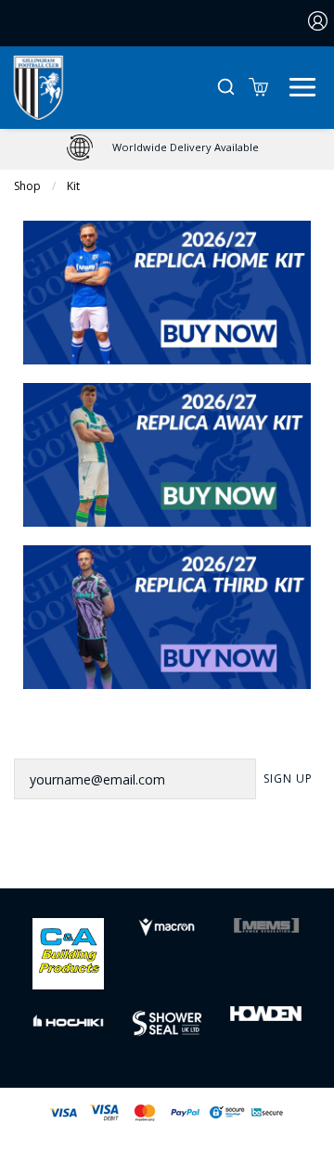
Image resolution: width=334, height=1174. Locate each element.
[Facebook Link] (96, 860)
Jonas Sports (260, 1143)
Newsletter (57, 733)
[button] (226, 87)
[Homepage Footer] (68, 952)
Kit (73, 186)
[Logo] (38, 86)
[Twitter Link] (143, 860)
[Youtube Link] (238, 860)
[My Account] (318, 23)
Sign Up (288, 778)
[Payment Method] (124, 1112)
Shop (27, 186)
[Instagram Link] (190, 860)
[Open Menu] (302, 85)
